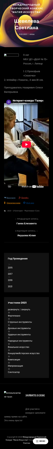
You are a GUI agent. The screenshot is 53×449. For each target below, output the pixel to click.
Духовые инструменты (19, 328)
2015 (10, 267)
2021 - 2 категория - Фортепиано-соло (23, 210)
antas (32, 34)
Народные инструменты (20, 340)
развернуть (13, 309)
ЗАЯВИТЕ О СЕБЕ (35, 395)
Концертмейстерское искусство (24, 353)
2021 (10, 286)
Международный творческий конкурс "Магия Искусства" (26, 8)
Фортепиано (14, 315)
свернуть (25, 309)
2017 (10, 274)
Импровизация (15, 365)
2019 (10, 280)
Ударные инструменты (19, 334)
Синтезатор (14, 372)
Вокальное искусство (18, 347)
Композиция (14, 359)
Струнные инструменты (20, 322)
